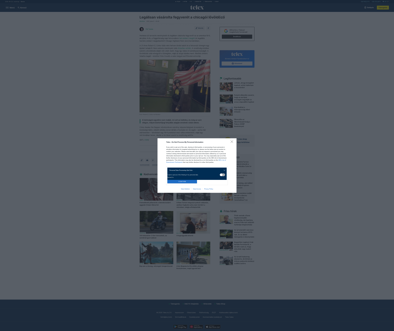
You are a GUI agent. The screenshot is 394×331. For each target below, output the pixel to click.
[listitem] (196, 170)
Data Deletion (185, 189)
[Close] (232, 142)
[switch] (222, 174)
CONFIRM (182, 181)
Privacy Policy (208, 189)
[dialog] (197, 165)
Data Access (197, 189)
